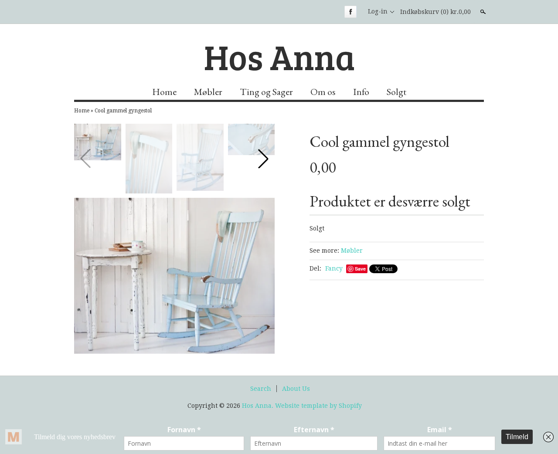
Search (260, 388)
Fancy (334, 268)
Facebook (350, 12)
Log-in (378, 11)
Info (361, 91)
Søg (482, 11)
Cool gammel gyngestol (123, 111)
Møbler (208, 91)
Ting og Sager (266, 91)
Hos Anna (279, 56)
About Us (296, 388)
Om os (323, 91)
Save (360, 268)
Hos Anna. (258, 405)
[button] (263, 158)
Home (164, 91)
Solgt (396, 91)
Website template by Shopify (318, 405)
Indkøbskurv (435, 11)
